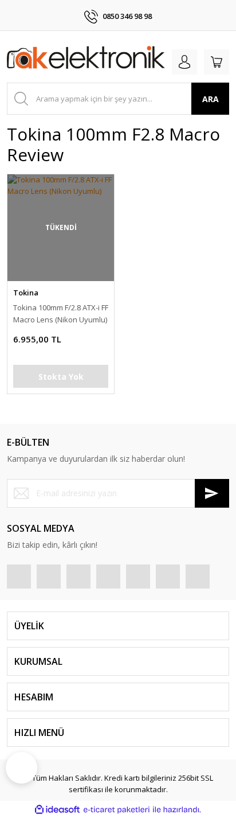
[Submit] (212, 493)
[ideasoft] (57, 810)
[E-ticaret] (116, 810)
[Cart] (216, 62)
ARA (210, 99)
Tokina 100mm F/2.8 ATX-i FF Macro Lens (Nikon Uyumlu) (60, 313)
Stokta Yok (61, 376)
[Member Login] (184, 62)
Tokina (25, 292)
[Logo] (86, 59)
